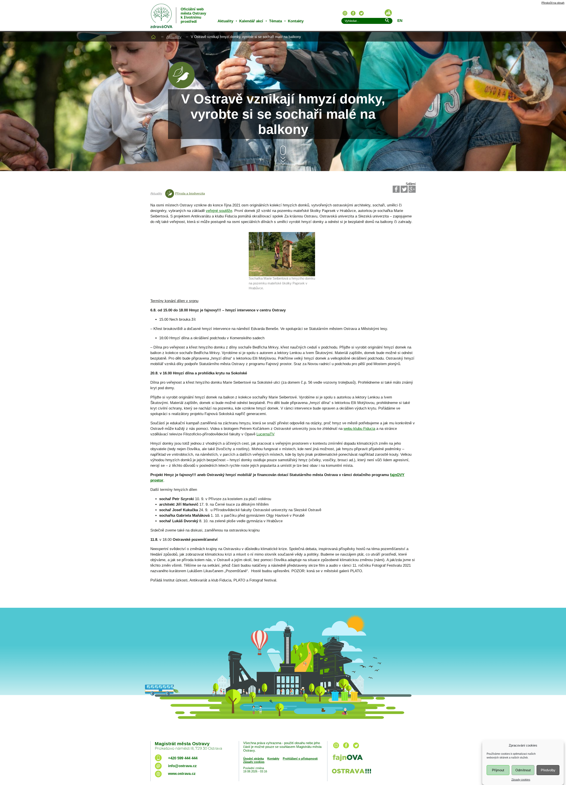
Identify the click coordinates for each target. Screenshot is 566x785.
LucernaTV (265, 434)
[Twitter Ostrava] (361, 13)
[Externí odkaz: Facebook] (396, 189)
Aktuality (225, 21)
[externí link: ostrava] (351, 774)
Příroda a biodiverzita (190, 193)
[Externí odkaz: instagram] (336, 749)
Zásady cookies (520, 779)
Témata (275, 21)
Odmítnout (523, 770)
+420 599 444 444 (182, 758)
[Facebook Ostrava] (353, 13)
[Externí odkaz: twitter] (356, 749)
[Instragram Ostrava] (344, 13)
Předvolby (548, 770)
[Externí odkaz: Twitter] (404, 189)
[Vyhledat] (387, 21)
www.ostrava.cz (182, 774)
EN (399, 21)
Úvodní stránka (253, 758)
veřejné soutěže (219, 211)
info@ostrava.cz (182, 766)
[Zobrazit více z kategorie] (181, 87)
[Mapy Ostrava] (388, 12)
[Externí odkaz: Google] (412, 189)
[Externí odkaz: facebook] (346, 749)
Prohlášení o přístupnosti (300, 758)
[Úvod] (153, 37)
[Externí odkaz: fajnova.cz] (372, 758)
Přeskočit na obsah (552, 3)
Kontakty (296, 21)
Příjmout (498, 770)
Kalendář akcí (251, 21)
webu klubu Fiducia (359, 429)
